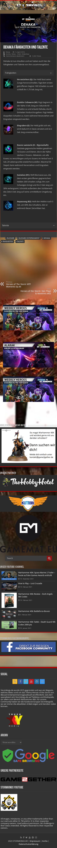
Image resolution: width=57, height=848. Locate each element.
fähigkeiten (8, 242)
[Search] (49, 558)
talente (20, 242)
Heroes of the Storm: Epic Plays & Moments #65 (36, 291)
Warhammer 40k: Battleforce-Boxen (34, 611)
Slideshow (25, 54)
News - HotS (16, 54)
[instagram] (42, 681)
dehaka (47, 238)
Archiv (8, 54)
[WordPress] (36, 681)
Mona (8, 52)
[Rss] (14, 681)
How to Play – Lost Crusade (30, 583)
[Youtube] (31, 681)
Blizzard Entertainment (29, 238)
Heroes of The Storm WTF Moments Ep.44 (18, 284)
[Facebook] (20, 681)
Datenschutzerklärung (28, 844)
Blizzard (10, 238)
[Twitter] (25, 681)
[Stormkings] (28, 5)
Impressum (35, 841)
